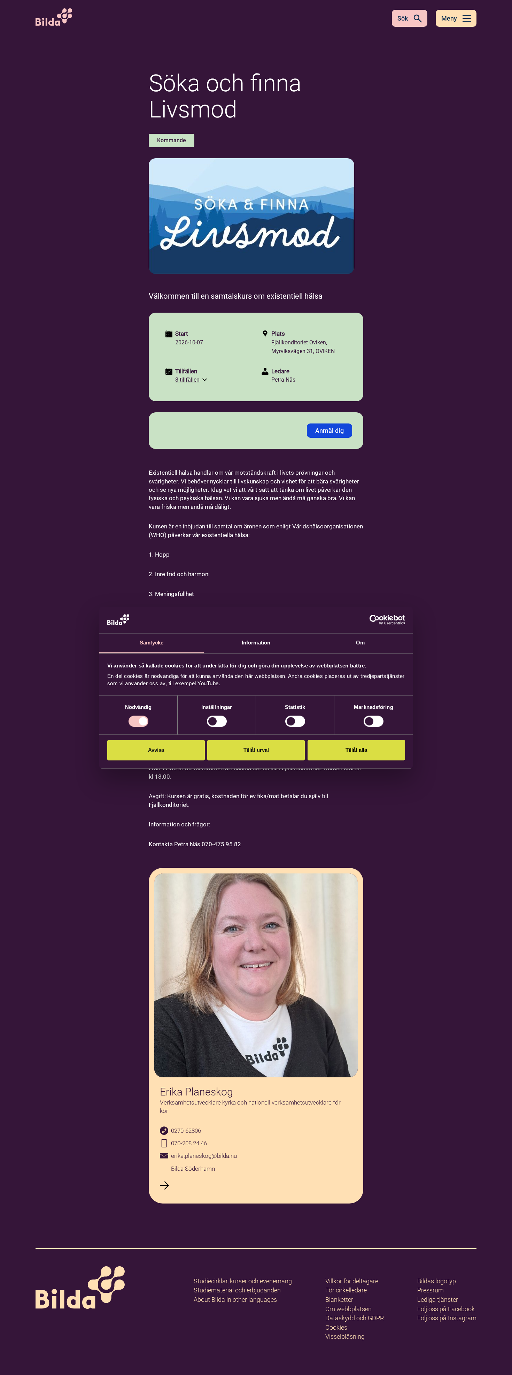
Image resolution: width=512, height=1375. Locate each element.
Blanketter (339, 1299)
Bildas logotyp (436, 1281)
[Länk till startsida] (80, 1288)
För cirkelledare (346, 1290)
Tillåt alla (356, 750)
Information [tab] (256, 643)
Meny (449, 18)
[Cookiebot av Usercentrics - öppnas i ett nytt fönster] (374, 619)
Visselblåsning (345, 1336)
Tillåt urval (256, 750)
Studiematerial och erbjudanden (237, 1290)
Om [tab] (360, 643)
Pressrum (430, 1290)
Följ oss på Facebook (446, 1309)
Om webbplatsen (348, 1309)
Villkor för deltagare (351, 1281)
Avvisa (156, 750)
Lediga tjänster (437, 1299)
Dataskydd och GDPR (354, 1318)
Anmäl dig (329, 430)
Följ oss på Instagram (446, 1318)
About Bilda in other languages (235, 1299)
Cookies (336, 1327)
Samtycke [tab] (152, 643)
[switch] (217, 721)
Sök (402, 18)
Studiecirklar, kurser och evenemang (243, 1281)
